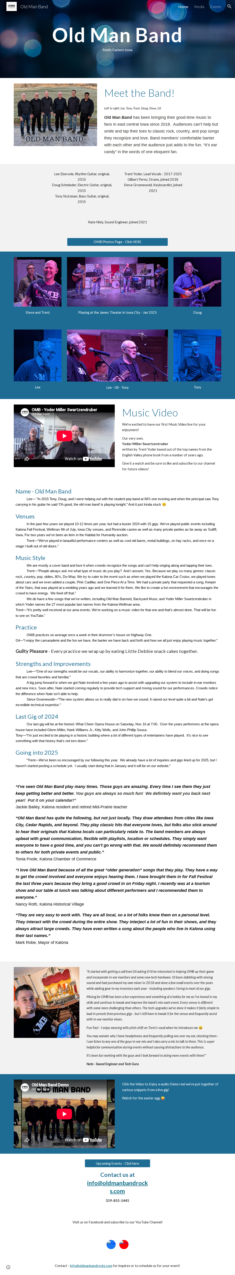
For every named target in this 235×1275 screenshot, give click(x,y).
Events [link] (215, 6)
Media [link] (199, 6)
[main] (117, 39)
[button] (229, 6)
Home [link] (183, 6)
